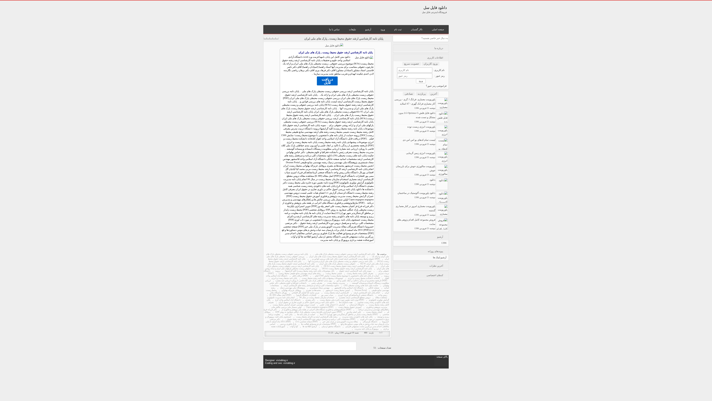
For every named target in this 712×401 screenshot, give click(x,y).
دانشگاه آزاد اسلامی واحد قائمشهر (348, 288)
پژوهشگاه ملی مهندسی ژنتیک (292, 288)
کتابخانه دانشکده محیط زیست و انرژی (364, 278)
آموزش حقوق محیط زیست (349, 307)
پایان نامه (325, 57)
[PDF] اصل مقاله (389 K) (280, 295)
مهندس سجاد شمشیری (319, 288)
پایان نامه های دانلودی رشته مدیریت (357, 317)
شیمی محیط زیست (334, 273)
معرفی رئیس (316, 283)
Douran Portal (361, 290)
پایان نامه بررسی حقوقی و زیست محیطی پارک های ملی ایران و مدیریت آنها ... (339, 261)
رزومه (277, 271)
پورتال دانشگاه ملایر (278, 293)
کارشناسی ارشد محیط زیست (336, 293)
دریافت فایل (327, 81)
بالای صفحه (442, 356)
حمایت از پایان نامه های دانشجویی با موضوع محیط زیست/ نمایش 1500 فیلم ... (346, 276)
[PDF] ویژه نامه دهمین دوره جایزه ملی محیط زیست (342, 300)
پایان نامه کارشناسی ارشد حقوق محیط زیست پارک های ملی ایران (337, 256)
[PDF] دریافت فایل (300, 276)
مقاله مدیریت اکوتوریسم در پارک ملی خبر (340, 322)
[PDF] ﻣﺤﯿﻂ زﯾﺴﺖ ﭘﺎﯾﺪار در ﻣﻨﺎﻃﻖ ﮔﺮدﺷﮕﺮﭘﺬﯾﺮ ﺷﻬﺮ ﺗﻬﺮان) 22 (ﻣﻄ (349, 314)
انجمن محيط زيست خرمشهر (338, 290)
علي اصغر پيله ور (354, 312)
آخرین (433, 93)
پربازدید (422, 93)
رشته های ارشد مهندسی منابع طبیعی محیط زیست (299, 273)
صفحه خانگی (373, 288)
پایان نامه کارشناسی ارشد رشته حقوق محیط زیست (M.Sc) (349, 266)
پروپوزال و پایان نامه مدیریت (366, 329)
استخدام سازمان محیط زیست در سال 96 (316, 297)
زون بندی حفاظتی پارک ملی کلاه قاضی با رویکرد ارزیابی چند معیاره (304, 281)
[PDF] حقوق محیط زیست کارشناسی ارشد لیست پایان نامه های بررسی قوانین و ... (345, 259)
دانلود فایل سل (435, 8)
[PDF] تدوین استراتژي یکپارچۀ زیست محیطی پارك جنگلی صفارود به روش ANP (308, 312)
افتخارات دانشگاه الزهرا (306, 295)
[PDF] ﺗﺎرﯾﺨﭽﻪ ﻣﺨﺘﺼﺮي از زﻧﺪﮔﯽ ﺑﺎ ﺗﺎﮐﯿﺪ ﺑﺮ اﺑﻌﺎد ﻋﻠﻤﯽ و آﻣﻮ (362, 281)
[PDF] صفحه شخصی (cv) (307, 322)
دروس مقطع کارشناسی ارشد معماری (354, 297)
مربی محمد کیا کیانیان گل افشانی (305, 293)
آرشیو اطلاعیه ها (310, 326)
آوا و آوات (294, 326)
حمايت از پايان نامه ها (306, 314)
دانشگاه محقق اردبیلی (331, 326)
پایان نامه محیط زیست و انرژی (284, 278)
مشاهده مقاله (381, 297)
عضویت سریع (411, 63)
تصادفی (409, 93)
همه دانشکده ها (345, 302)
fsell (381, 333)
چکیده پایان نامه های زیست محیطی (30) (361, 285)
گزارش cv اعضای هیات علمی (332, 305)
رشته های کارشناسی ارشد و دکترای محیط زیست (316, 317)
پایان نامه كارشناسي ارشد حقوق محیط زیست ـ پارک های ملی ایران (343, 38)
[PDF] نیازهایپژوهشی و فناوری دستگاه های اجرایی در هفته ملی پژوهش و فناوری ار (316, 310)
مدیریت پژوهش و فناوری (376, 307)
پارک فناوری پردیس (288, 324)
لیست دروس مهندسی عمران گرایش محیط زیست (294, 305)
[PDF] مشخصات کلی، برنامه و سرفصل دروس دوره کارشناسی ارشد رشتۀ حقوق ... (320, 319)
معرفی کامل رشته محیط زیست (360, 273)
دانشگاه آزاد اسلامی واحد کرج (288, 300)
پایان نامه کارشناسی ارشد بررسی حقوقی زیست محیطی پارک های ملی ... (344, 254)
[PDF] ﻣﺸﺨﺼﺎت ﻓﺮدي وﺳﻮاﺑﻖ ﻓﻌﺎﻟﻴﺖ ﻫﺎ (318, 324)
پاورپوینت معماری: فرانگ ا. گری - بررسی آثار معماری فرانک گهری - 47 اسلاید (414, 103)
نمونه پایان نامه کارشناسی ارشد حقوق (355, 271)
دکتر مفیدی (310, 300)
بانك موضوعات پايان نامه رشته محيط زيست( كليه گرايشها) (309, 271)
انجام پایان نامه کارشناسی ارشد (367, 293)
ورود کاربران (431, 63)
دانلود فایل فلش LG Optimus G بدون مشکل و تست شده (416, 117)
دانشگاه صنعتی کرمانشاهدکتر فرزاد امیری (355, 295)
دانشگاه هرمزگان (370, 322)
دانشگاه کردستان (357, 305)
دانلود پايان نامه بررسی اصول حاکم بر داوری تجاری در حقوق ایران (306, 302)
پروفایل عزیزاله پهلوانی (291, 290)
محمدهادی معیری (313, 290)
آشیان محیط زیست (374, 312)
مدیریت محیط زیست (336, 283)
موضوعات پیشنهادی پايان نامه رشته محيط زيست (322, 278)
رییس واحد (382, 295)
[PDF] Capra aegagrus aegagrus (319, 307)
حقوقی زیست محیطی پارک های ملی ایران (337, 264)
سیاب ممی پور (327, 295)
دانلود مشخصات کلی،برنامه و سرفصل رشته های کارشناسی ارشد (311, 285)
